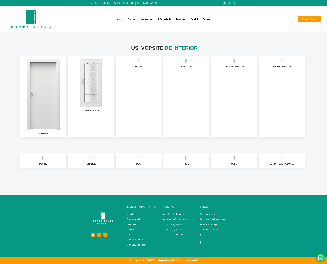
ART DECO (186, 67)
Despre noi (181, 19)
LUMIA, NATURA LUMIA (282, 164)
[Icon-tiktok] (234, 3)
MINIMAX (43, 133)
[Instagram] (229, 3)
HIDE (186, 164)
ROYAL (138, 67)
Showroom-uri (146, 19)
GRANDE (91, 164)
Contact (206, 19)
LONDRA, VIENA (91, 110)
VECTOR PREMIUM (234, 66)
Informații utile (164, 19)
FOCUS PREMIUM (282, 66)
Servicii (194, 19)
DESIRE (43, 164)
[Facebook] (224, 3)
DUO (138, 164)
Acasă (119, 19)
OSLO (234, 164)
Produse (131, 19)
